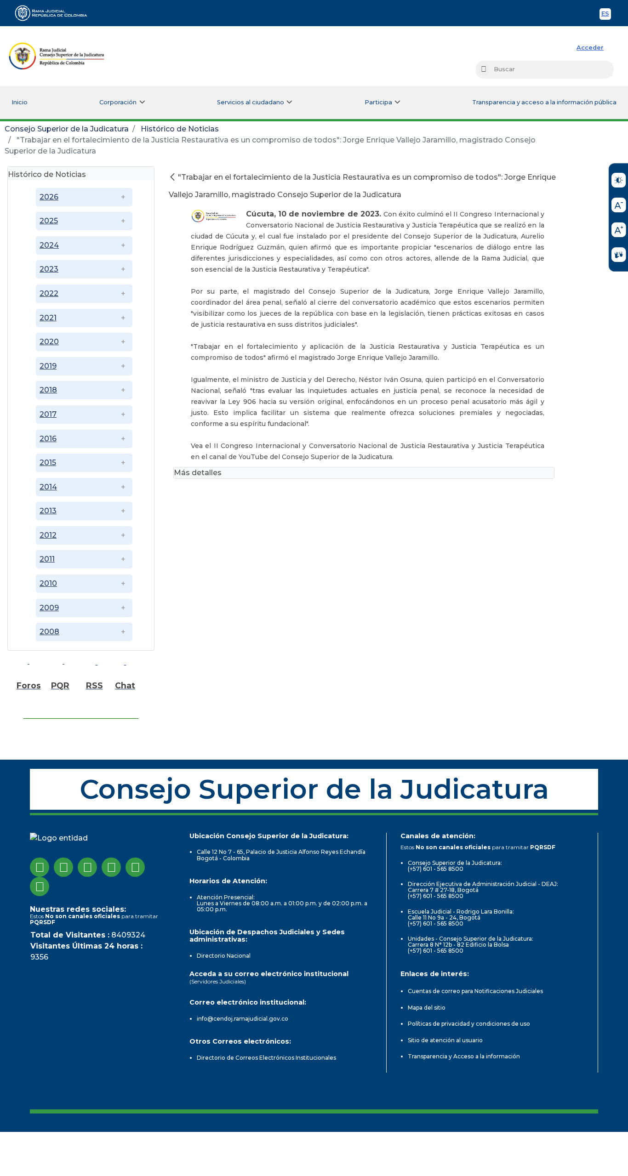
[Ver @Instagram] (63, 867)
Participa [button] (378, 102)
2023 (49, 269)
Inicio (19, 102)
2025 (49, 220)
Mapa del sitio (426, 1007)
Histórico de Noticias (180, 129)
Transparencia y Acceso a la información (464, 1056)
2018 (48, 390)
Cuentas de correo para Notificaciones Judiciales (475, 991)
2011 (47, 559)
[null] (173, 177)
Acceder (590, 47)
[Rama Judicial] (55, 12)
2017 (48, 414)
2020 (49, 341)
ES (606, 15)
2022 (49, 293)
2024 (49, 245)
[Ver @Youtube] (111, 867)
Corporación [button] (118, 102)
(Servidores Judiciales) (217, 981)
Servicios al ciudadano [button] (250, 102)
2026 (49, 197)
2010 (48, 583)
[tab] (81, 173)
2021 (48, 317)
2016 (48, 438)
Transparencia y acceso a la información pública (544, 102)
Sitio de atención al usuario (445, 1040)
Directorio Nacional (224, 955)
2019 (48, 366)
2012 (48, 535)
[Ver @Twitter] (87, 867)
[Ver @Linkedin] (135, 867)
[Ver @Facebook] (39, 867)
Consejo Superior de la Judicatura (67, 129)
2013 (48, 510)
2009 (49, 607)
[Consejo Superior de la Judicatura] (56, 56)
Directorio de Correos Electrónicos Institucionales (266, 1057)
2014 (48, 487)
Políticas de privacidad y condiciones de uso (469, 1023)
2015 (48, 462)
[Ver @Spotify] (39, 886)
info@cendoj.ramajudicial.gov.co (242, 1018)
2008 (49, 631)
